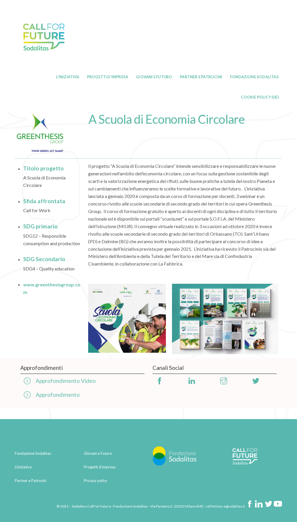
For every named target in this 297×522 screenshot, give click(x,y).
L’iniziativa (67, 76)
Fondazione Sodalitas (254, 76)
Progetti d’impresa (107, 76)
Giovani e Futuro (154, 76)
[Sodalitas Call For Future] (44, 62)
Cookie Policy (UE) (259, 97)
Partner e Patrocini (201, 76)
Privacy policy (95, 480)
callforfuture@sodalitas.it (225, 506)
